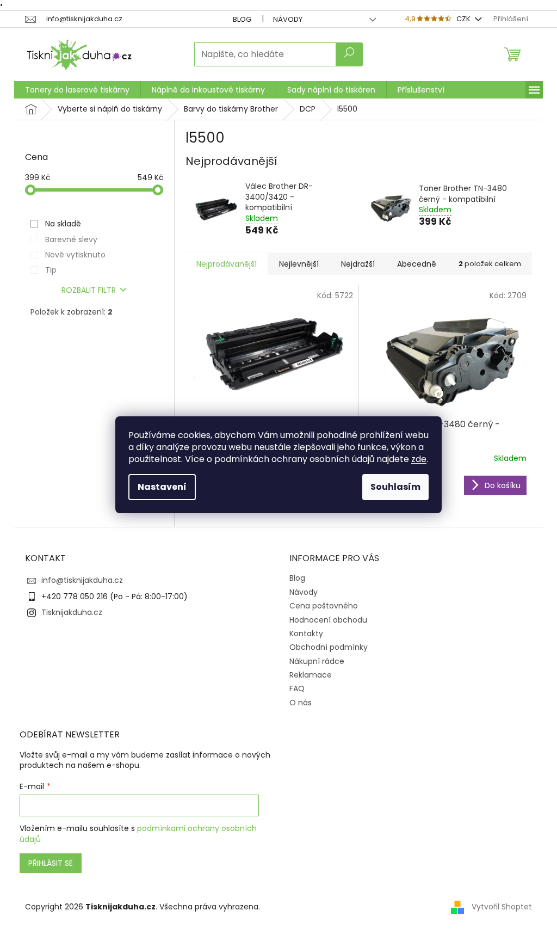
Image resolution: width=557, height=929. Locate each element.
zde (418, 459)
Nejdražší (358, 264)
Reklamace (310, 674)
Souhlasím (395, 487)
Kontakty (306, 633)
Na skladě (63, 223)
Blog (242, 19)
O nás (300, 702)
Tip (51, 269)
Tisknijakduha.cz (71, 612)
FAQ (297, 688)
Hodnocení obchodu (328, 619)
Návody (287, 19)
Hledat (349, 54)
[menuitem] (77, 90)
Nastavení (162, 487)
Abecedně (416, 264)
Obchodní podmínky (328, 647)
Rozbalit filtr (88, 290)
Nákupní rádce (316, 661)
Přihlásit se (50, 863)
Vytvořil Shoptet (502, 906)
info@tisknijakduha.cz (82, 580)
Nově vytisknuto (75, 254)
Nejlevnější (299, 264)
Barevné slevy (71, 239)
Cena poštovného (323, 605)
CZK (464, 19)
